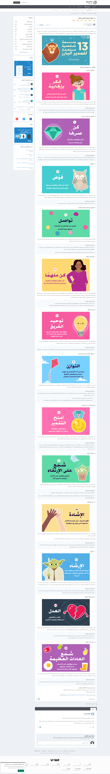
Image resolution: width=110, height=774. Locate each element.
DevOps (62, 10)
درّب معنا (56, 751)
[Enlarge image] (66, 51)
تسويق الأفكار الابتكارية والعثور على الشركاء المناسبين (24, 95)
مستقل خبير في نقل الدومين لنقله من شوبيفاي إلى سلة (24, 167)
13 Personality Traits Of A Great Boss (78, 695)
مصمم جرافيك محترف (29, 154)
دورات (70, 7)
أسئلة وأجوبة (79, 7)
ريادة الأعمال (89, 10)
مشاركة (47, 25)
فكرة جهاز (28, 83)
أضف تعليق (84, 743)
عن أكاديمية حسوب (72, 751)
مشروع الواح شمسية (26, 100)
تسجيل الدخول (24, 2)
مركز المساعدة (38, 751)
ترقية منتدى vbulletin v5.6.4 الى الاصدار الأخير (25, 163)
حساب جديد (17, 2)
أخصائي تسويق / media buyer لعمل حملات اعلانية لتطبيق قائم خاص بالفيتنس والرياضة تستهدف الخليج (24, 158)
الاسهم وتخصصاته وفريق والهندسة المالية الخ (23, 107)
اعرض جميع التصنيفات (23, 52)
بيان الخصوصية (43, 751)
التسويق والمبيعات (75, 10)
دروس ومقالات (87, 7)
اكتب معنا (60, 751)
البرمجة (95, 10)
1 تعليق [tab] (93, 709)
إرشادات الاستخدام (51, 751)
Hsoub (44, 753)
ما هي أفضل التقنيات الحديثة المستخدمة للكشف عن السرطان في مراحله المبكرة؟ (23, 89)
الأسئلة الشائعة (65, 751)
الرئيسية (94, 7)
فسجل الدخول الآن (66, 738)
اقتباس (90, 727)
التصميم (67, 10)
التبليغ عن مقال (91, 699)
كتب (74, 7)
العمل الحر (82, 10)
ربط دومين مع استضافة (29, 150)
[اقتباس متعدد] (93, 727)
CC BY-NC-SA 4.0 (57, 753)
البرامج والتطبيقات (55, 10)
